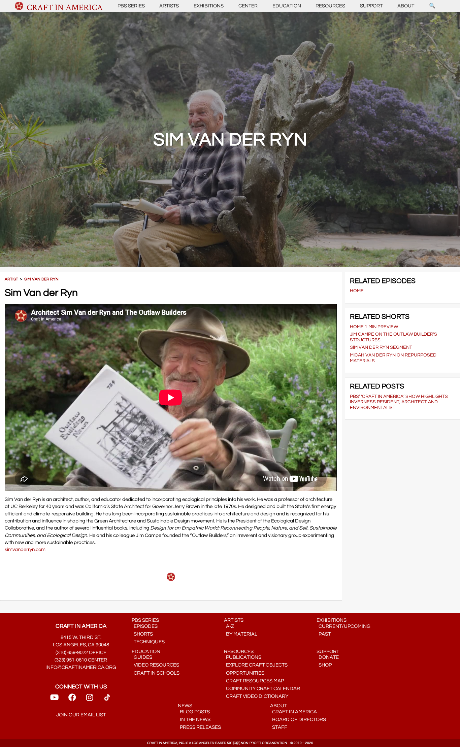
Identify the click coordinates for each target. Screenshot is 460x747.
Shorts (142, 634)
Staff (278, 727)
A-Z (229, 626)
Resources (330, 5)
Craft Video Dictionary (256, 696)
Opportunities (244, 673)
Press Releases (199, 727)
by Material (240, 634)
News (185, 705)
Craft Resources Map (254, 680)
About (405, 5)
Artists (169, 5)
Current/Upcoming (343, 626)
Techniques (148, 641)
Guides (142, 657)
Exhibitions (209, 5)
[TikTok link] (107, 699)
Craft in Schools (155, 673)
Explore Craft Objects (256, 665)
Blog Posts (194, 711)
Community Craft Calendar (262, 688)
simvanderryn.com (25, 549)
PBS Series (131, 5)
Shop (324, 665)
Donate (328, 657)
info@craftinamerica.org (80, 667)
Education (286, 5)
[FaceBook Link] (72, 699)
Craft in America (293, 711)
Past (324, 634)
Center (248, 5)
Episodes (145, 626)
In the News (194, 719)
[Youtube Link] (54, 699)
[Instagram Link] (89, 699)
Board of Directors (298, 719)
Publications (242, 657)
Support (371, 5)
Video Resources (155, 665)
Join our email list (81, 714)
